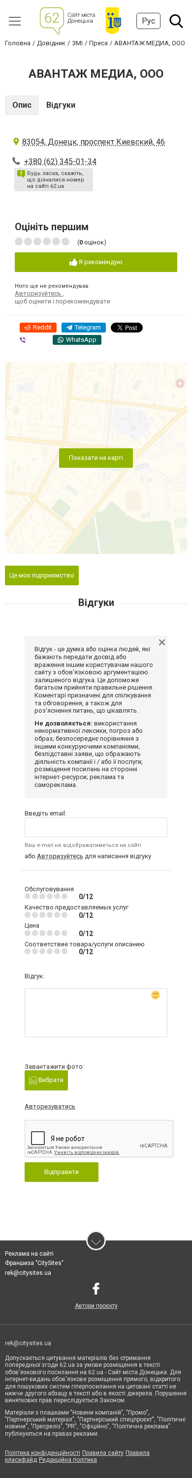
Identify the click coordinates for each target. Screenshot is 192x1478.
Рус (148, 21)
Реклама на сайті (29, 1253)
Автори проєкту (96, 1305)
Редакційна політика (68, 1459)
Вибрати (50, 1080)
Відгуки (60, 105)
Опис (22, 105)
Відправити (61, 1172)
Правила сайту (103, 1452)
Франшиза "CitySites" (34, 1263)
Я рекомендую (100, 262)
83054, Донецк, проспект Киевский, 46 (93, 142)
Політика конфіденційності (42, 1452)
